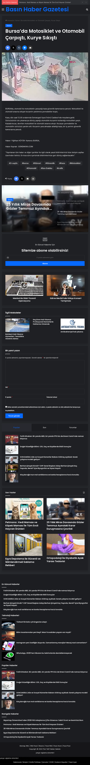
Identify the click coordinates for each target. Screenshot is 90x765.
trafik (60, 168)
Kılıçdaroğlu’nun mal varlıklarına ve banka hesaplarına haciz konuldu (49, 475)
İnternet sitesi (52, 397)
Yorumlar (73, 427)
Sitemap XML (24, 746)
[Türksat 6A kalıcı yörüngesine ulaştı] (8, 625)
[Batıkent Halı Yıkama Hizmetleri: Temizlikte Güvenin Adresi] (17, 325)
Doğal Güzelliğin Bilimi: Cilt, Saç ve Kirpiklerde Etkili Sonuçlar (45, 446)
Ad (7, 387)
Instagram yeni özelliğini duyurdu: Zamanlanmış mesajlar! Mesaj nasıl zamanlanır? (51, 643)
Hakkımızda (17, 762)
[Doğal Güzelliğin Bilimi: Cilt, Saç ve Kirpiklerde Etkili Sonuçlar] (11, 449)
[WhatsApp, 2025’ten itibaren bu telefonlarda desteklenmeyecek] (8, 656)
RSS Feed (33, 746)
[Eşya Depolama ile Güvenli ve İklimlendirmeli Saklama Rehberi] (24, 545)
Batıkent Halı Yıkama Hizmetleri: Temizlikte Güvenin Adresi (14, 336)
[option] (45, 208)
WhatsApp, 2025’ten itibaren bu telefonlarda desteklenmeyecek (44, 653)
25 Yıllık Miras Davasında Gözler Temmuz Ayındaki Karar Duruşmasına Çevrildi (47, 2)
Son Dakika (47, 168)
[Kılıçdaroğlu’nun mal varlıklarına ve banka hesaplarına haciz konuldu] (11, 478)
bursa (25, 163)
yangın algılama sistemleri (45, 753)
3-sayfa (13, 163)
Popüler (16, 427)
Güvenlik (51, 163)
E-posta (8, 397)
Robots (41, 746)
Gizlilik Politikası (35, 762)
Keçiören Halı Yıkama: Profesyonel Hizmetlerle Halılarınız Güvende (43, 321)
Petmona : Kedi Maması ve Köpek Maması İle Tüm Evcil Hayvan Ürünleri (21, 525)
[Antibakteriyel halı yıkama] (73, 324)
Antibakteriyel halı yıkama (72, 332)
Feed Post (66, 746)
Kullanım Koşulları (61, 762)
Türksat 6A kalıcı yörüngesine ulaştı (31, 622)
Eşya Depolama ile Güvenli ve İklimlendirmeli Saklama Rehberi (28, 207)
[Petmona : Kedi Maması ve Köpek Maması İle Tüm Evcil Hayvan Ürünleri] (24, 508)
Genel (17, 20)
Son (44, 427)
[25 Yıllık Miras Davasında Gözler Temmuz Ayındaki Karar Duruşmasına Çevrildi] (66, 508)
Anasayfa (10, 20)
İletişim (25, 762)
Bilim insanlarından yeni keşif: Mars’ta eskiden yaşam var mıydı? (43, 632)
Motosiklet (76, 163)
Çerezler (45, 762)
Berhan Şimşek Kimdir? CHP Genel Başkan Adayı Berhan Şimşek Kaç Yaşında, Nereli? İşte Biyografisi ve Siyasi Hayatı (48, 467)
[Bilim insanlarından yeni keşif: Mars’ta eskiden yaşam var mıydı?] (8, 635)
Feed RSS (48, 746)
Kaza (62, 163)
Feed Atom (58, 746)
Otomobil (32, 168)
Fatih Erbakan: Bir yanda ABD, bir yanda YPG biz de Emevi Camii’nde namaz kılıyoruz (52, 672)
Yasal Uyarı (73, 762)
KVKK (52, 762)
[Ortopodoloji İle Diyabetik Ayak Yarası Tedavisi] (66, 544)
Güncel (37, 163)
